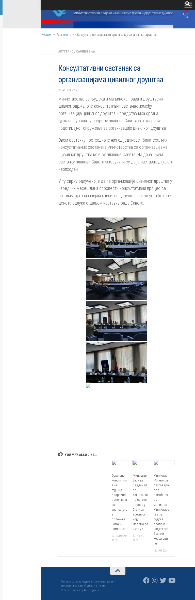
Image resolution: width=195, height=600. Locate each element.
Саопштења (85, 51)
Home (46, 34)
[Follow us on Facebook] (146, 580)
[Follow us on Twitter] (163, 580)
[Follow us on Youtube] (171, 580)
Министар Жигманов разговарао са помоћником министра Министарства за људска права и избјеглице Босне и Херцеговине (161, 509)
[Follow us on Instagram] (155, 580)
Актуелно (64, 34)
